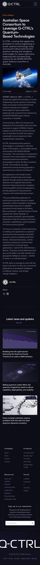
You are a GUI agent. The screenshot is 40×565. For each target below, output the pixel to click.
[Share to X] (4, 295)
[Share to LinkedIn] (7, 295)
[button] (35, 4)
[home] (11, 4)
